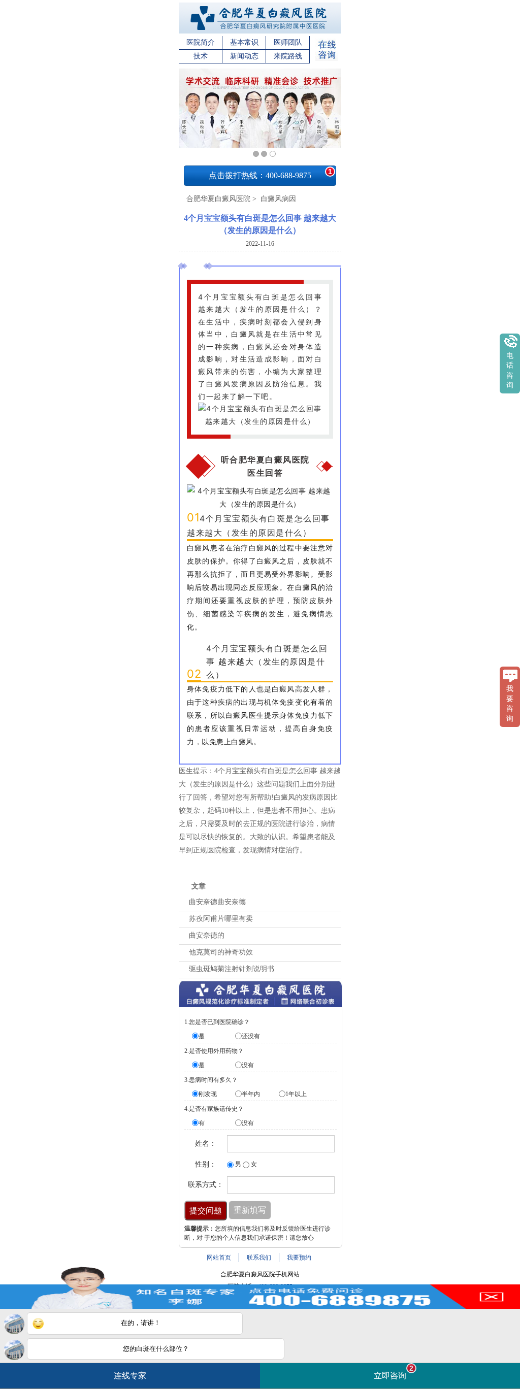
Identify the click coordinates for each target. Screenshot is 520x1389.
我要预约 (299, 1257)
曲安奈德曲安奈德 (217, 902)
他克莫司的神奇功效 (221, 952)
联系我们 (259, 1257)
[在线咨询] (326, 58)
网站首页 (219, 1257)
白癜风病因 (277, 199)
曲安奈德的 (206, 935)
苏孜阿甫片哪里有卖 (221, 918)
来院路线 (288, 56)
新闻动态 (244, 56)
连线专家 (130, 1375)
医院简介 (200, 42)
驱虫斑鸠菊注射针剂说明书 (231, 969)
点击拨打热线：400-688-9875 (270, 174)
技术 (200, 56)
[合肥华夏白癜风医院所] (260, 31)
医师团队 (288, 42)
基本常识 (244, 42)
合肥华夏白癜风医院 (218, 199)
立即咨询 (393, 1372)
